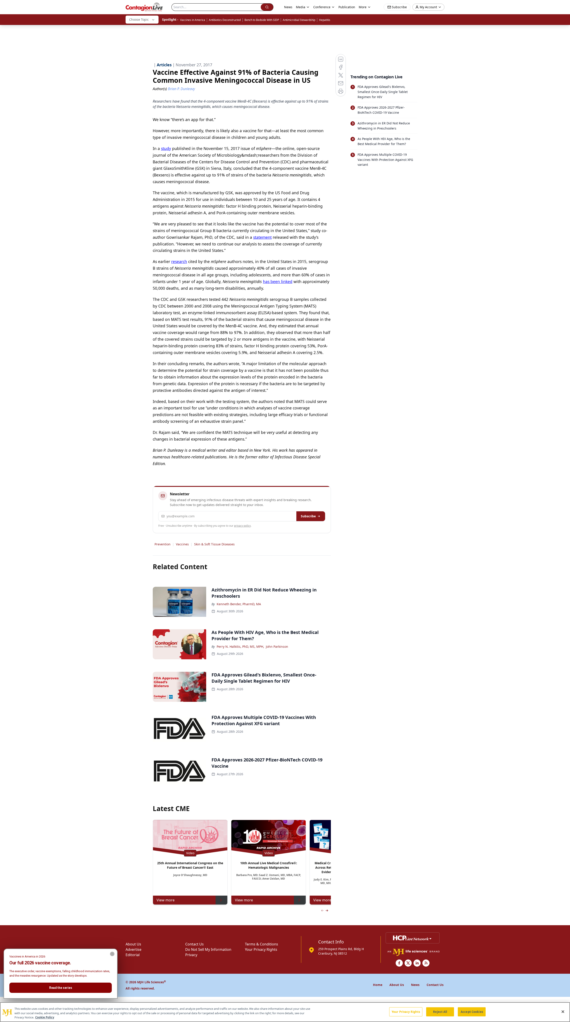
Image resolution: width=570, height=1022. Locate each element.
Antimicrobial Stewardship (299, 20)
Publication (346, 7)
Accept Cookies (472, 1012)
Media (300, 7)
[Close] (563, 1011)
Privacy (191, 954)
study (166, 148)
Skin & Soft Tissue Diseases (214, 544)
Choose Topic (139, 19)
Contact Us (194, 944)
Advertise (133, 949)
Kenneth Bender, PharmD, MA (239, 604)
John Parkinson (277, 646)
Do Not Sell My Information (208, 949)
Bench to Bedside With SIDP (261, 20)
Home (377, 985)
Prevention (163, 544)
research (179, 261)
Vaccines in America (192, 20)
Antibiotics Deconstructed (225, 20)
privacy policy (242, 526)
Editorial (133, 954)
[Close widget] (112, 954)
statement (262, 237)
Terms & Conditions (261, 944)
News (288, 7)
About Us (133, 944)
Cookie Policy (44, 1017)
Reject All (440, 1012)
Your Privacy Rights (261, 949)
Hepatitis (324, 20)
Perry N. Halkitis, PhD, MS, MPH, (240, 646)
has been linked (277, 281)
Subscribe (308, 516)
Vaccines (182, 544)
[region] (285, 1012)
